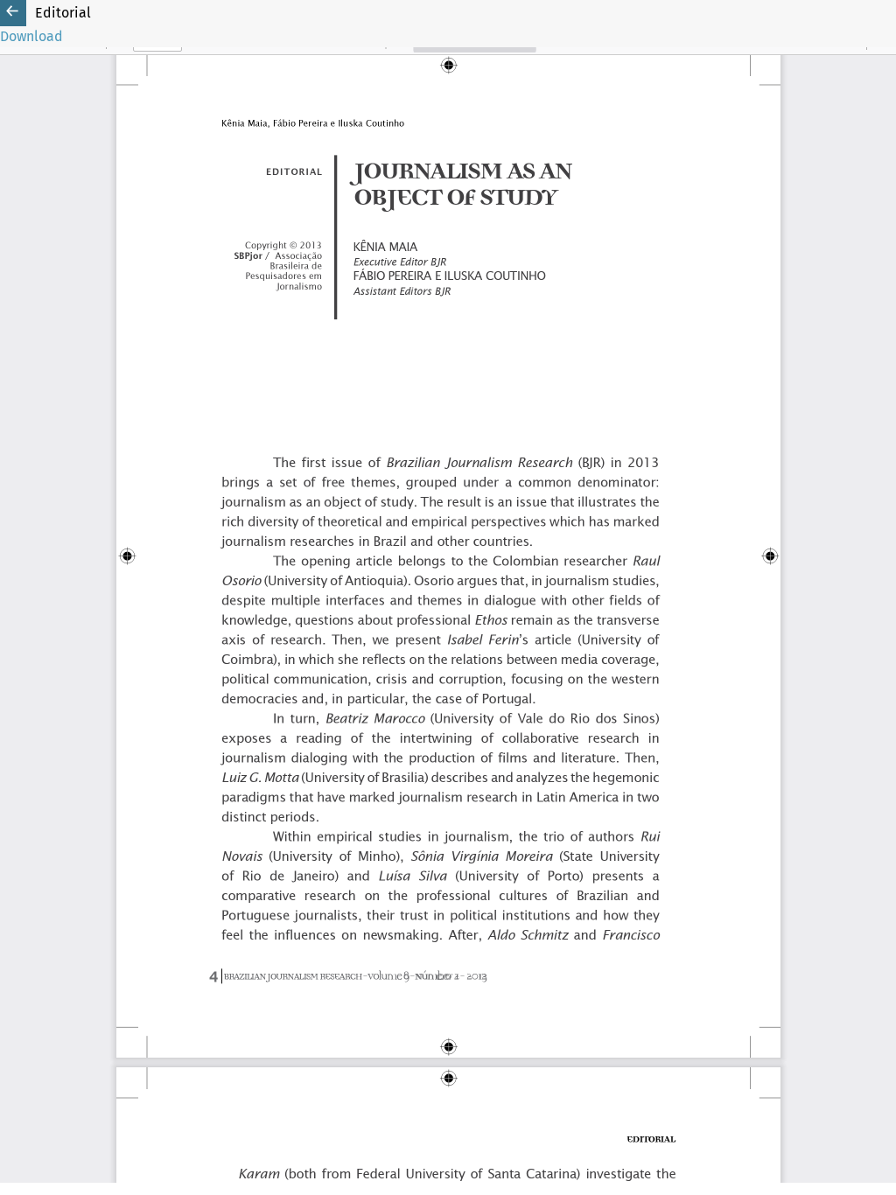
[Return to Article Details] (13, 13)
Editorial (63, 12)
